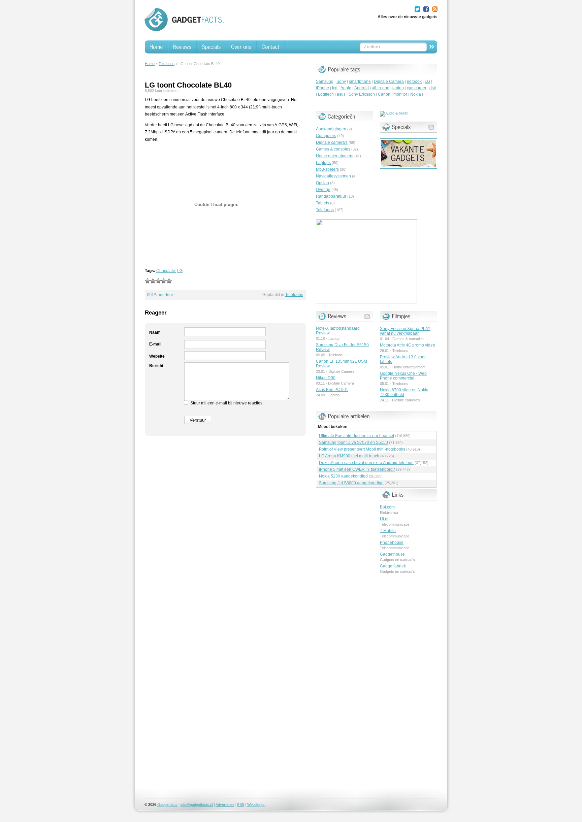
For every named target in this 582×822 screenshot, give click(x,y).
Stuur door (163, 295)
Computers (326, 135)
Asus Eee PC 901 (332, 389)
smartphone (360, 81)
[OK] (158, 281)
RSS (240, 804)
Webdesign (256, 804)
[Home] (156, 47)
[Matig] (153, 281)
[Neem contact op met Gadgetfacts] (271, 47)
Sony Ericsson (362, 94)
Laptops (323, 162)
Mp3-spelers (327, 169)
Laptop (334, 338)
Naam (155, 332)
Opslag (322, 182)
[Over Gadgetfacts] (241, 47)
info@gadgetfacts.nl (197, 804)
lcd (334, 88)
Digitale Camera (389, 81)
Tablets (322, 203)
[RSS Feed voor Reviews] (367, 316)
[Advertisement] (407, 683)
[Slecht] (147, 281)
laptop (398, 88)
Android (361, 88)
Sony (341, 81)
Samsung (324, 81)
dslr (432, 88)
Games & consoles (333, 149)
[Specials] (211, 47)
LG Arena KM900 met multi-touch (349, 456)
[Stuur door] (150, 295)
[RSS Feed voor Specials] (431, 127)
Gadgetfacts (167, 804)
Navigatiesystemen (333, 176)
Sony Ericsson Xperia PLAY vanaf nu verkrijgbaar (405, 331)
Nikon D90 (325, 377)
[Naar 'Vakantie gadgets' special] (408, 167)
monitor (400, 94)
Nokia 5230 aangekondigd (343, 476)
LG (180, 270)
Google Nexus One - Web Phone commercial (403, 376)
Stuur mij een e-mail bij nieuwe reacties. (226, 403)
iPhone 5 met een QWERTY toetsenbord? (357, 469)
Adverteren (225, 804)
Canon (384, 94)
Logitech (326, 94)
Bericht (156, 365)
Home (150, 64)
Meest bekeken (332, 426)
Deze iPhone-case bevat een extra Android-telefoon (366, 462)
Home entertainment (334, 156)
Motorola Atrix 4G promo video (407, 345)
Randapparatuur (331, 196)
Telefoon (335, 355)
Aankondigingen (331, 129)
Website (157, 356)
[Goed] (163, 281)
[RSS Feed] (435, 9)
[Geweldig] (169, 281)
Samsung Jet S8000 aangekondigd (351, 483)
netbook (414, 81)
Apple (346, 88)
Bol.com (387, 507)
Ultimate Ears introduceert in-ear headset (356, 435)
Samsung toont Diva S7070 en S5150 (353, 442)
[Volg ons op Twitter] (417, 9)
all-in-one (380, 88)
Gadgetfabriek (393, 566)
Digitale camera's (332, 142)
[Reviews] (182, 47)
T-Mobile (388, 530)
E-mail (155, 344)
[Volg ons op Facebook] (426, 9)
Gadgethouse (392, 554)
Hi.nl (384, 519)
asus (341, 94)
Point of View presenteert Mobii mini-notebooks (362, 449)
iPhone (322, 88)
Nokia (415, 94)
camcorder (416, 88)
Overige (323, 189)
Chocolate (165, 270)
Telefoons (166, 64)
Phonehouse (391, 542)
